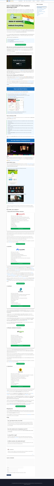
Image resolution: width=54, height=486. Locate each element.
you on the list (16, 437)
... (32, 453)
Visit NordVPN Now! (20, 263)
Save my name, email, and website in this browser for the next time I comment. (16, 472)
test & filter (12, 117)
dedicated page (29, 414)
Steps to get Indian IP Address (40, 9)
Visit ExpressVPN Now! (20, 228)
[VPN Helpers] (10, 1)
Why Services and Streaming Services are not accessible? (41, 7)
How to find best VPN (39, 10)
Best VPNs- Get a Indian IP (40, 13)
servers (7, 391)
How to (9, 4)
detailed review (28, 404)
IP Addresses (26, 394)
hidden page (10, 361)
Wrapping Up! (38, 14)
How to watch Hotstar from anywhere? (14, 160)
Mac (15, 96)
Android (11, 96)
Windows (13, 96)
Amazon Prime (20, 276)
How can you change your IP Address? (41, 8)
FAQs (37, 15)
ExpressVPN (17, 39)
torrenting (26, 320)
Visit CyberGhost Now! (20, 386)
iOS (9, 96)
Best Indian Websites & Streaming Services (41, 12)
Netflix (14, 276)
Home (7, 4)
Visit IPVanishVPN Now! (20, 345)
